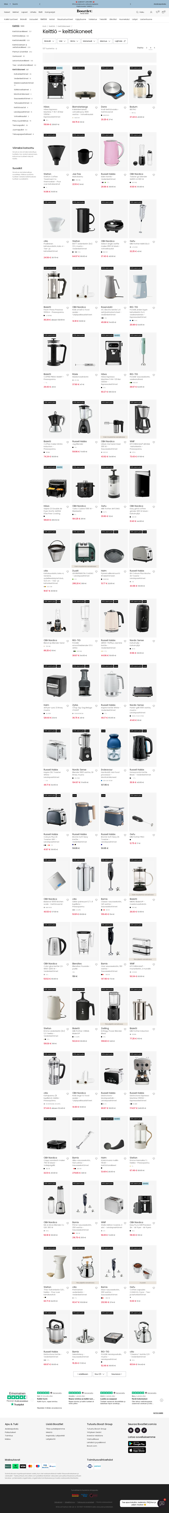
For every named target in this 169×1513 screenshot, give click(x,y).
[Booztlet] (84, 12)
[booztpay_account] (8, 1466)
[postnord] (97, 1466)
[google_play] (137, 1443)
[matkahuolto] (90, 1466)
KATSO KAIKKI (158, 1413)
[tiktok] (144, 1430)
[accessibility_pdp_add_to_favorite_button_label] (67, 107)
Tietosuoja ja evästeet (85, 1502)
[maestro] (38, 1466)
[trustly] (15, 1466)
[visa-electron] (45, 1466)
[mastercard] (30, 1466)
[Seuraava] (130, 4)
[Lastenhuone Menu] (153, 19)
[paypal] (52, 1466)
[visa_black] (23, 1466)
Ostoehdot (58, 1502)
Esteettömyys (70, 1502)
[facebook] (130, 1430)
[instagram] (137, 1430)
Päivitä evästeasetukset (104, 1502)
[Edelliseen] (40, 4)
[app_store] (137, 1450)
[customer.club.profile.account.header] (151, 12)
